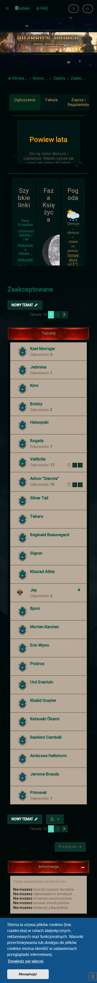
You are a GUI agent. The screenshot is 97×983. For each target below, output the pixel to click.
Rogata (37, 440)
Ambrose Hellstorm (48, 755)
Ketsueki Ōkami (44, 718)
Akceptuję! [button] (28, 974)
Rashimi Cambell (45, 737)
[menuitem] (42, 8)
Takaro (36, 516)
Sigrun (36, 553)
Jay (33, 589)
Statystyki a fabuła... (25, 250)
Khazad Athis (42, 571)
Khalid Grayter (43, 700)
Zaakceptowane (30, 289)
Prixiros (37, 663)
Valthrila (38, 459)
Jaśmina (38, 366)
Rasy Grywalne (25, 223)
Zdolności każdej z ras (26, 235)
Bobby (36, 403)
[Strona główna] (48, 42)
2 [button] (57, 314)
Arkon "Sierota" (44, 478)
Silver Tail (39, 497)
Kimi (34, 385)
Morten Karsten (44, 626)
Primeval (38, 792)
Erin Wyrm (39, 645)
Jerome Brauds (44, 774)
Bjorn (35, 608)
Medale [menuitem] (23, 8)
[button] (64, 314)
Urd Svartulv (41, 681)
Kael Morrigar (42, 348)
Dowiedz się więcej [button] (25, 961)
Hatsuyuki (39, 422)
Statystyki (25, 260)
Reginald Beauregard (49, 534)
